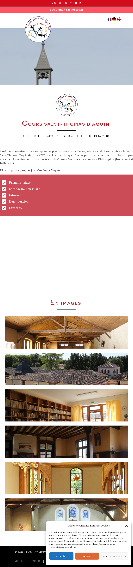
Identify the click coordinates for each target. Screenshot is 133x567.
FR (110, 19)
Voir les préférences (114, 556)
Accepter (61, 556)
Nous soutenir (66, 3)
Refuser (87, 556)
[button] (126, 525)
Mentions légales (27, 561)
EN (119, 19)
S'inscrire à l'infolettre (66, 9)
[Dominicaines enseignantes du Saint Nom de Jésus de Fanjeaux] (19, 17)
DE (114, 19)
